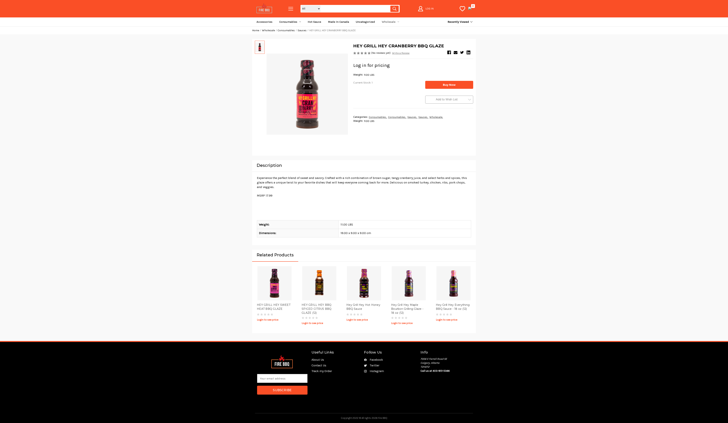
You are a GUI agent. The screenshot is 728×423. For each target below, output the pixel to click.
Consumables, (378, 117)
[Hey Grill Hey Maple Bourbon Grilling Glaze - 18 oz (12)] (409, 283)
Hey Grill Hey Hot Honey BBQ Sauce (363, 307)
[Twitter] (462, 52)
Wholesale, (436, 117)
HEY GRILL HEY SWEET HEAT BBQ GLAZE (273, 307)
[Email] (455, 52)
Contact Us (318, 365)
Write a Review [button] (401, 53)
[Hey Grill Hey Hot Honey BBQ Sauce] (364, 283)
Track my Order (321, 371)
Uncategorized (365, 21)
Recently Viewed (458, 21)
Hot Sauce (314, 21)
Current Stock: (363, 82)
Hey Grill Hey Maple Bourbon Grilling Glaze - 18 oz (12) (407, 309)
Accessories (264, 21)
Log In (429, 8)
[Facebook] (449, 52)
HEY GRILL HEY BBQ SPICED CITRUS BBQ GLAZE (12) (316, 309)
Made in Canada (338, 21)
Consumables (288, 21)
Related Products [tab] (275, 255)
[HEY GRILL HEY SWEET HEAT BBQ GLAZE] (274, 283)
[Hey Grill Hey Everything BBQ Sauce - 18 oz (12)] (453, 283)
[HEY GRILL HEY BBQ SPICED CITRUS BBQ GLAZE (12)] (319, 283)
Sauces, (412, 117)
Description (269, 165)
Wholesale (388, 21)
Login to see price (267, 319)
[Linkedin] (468, 52)
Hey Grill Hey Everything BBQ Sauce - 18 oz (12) (453, 307)
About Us (317, 359)
